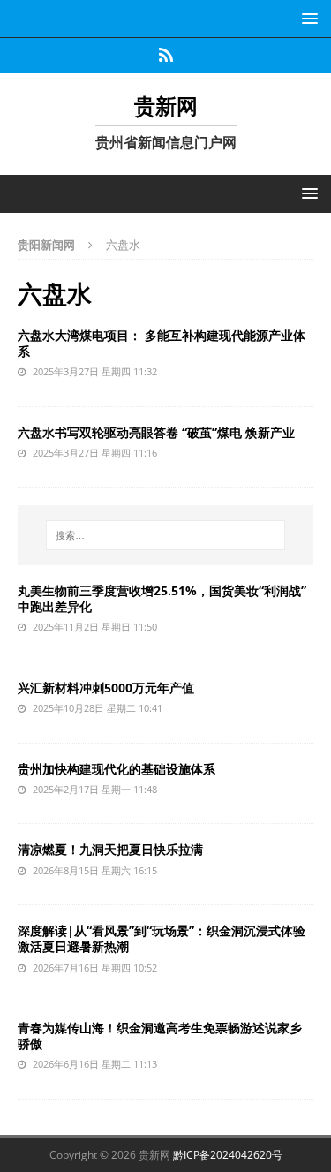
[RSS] (165, 55)
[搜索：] (166, 535)
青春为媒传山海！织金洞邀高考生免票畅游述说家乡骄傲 (160, 1035)
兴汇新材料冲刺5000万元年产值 (106, 687)
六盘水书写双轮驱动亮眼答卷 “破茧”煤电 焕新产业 (156, 432)
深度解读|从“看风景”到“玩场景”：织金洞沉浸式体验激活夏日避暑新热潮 (161, 938)
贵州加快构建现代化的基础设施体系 (116, 768)
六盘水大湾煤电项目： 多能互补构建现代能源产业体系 (161, 343)
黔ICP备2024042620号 (227, 1154)
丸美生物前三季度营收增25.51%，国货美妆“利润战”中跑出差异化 (162, 598)
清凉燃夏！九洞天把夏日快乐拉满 (110, 849)
